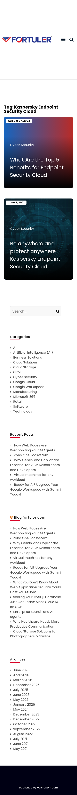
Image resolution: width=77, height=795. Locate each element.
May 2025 (21, 699)
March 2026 (22, 680)
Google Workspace (28, 387)
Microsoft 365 (24, 396)
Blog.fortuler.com (29, 517)
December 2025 (26, 685)
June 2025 (21, 694)
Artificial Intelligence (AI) (33, 352)
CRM (17, 372)
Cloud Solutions (25, 362)
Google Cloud (24, 382)
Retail (17, 401)
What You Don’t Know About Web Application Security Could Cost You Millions (35, 587)
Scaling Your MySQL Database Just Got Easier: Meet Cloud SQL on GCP (35, 602)
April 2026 (21, 675)
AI (14, 347)
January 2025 (24, 704)
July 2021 (20, 739)
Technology (22, 411)
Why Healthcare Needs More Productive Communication (35, 624)
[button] (63, 39)
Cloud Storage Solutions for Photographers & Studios (33, 634)
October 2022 (24, 724)
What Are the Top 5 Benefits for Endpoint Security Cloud (37, 167)
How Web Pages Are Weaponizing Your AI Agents (32, 448)
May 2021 (20, 748)
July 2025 (20, 689)
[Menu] (63, 39)
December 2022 (26, 719)
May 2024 (21, 709)
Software (20, 406)
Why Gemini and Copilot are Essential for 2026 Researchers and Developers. (35, 465)
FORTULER (43, 787)
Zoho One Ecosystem (31, 455)
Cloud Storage (24, 367)
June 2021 (21, 743)
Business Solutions (27, 357)
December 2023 (26, 714)
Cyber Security (22, 144)
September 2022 (26, 729)
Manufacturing (25, 391)
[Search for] (35, 311)
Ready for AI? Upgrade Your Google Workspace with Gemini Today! (35, 489)
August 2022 (23, 734)
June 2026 (21, 670)
